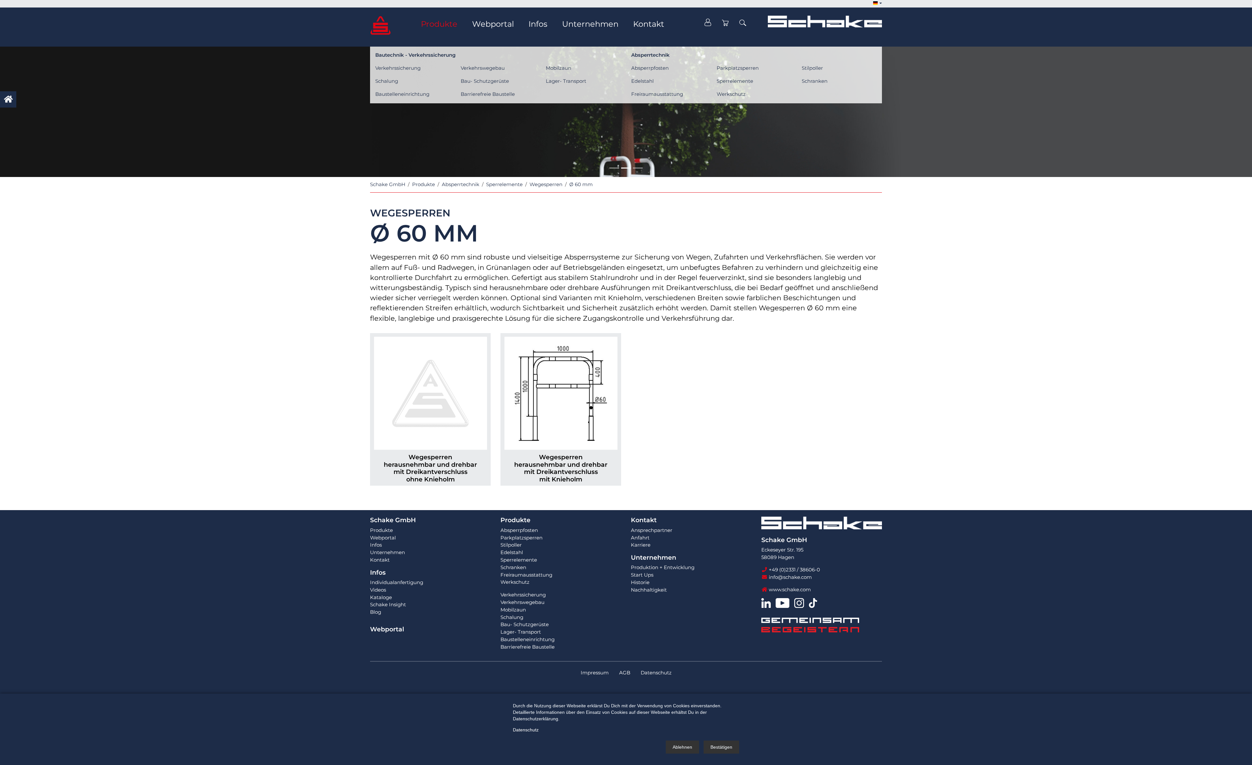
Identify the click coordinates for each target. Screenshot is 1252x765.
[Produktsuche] (743, 23)
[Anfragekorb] (725, 23)
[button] (877, 3)
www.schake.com (789, 589)
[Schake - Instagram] (799, 602)
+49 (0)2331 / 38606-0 (794, 569)
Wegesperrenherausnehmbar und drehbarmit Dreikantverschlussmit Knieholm (560, 468)
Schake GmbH (393, 520)
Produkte (515, 520)
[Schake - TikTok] (813, 602)
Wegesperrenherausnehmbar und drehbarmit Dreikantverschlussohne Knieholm (430, 468)
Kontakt (644, 520)
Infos (378, 572)
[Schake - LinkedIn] (766, 602)
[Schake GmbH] (380, 25)
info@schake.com (790, 577)
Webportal (387, 629)
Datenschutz (526, 729)
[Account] (708, 23)
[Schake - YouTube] (782, 602)
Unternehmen (653, 557)
